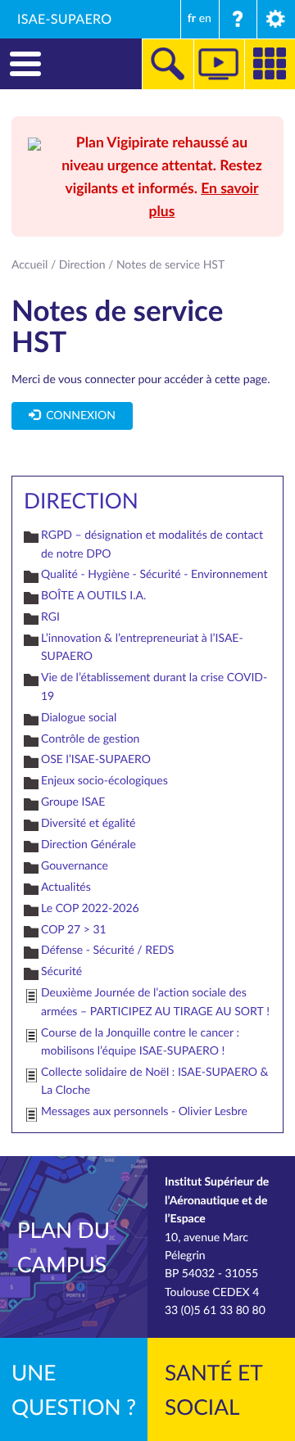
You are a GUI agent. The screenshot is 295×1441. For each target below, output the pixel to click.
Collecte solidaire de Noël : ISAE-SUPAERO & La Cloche (155, 1081)
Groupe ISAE (73, 802)
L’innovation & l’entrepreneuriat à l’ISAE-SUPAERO (142, 647)
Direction (82, 265)
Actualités (66, 887)
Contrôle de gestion (90, 739)
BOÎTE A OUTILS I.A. (93, 595)
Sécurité (61, 971)
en (205, 18)
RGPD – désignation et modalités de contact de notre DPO (152, 544)
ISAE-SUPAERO (64, 19)
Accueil (29, 265)
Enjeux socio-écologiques (104, 780)
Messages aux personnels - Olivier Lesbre (144, 1111)
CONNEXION (78, 415)
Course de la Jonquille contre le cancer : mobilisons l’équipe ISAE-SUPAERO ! (140, 1042)
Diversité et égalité (88, 823)
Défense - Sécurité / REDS (107, 950)
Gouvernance (74, 866)
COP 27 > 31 (74, 929)
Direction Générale (88, 844)
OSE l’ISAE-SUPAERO (96, 759)
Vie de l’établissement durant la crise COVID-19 (154, 686)
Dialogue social (78, 717)
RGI (50, 617)
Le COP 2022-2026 (90, 908)
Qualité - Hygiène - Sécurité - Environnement (154, 574)
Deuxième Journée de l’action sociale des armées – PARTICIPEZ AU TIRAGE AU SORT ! (155, 1002)
